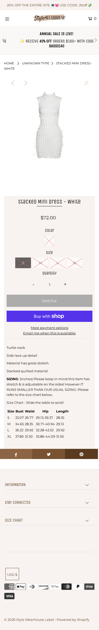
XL (75, 263)
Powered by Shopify (73, 620)
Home (9, 63)
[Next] (25, 83)
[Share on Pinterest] (81, 454)
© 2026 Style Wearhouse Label (29, 620)
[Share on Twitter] (48, 454)
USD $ (12, 574)
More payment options (49, 328)
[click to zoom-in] (86, 83)
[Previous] (13, 83)
